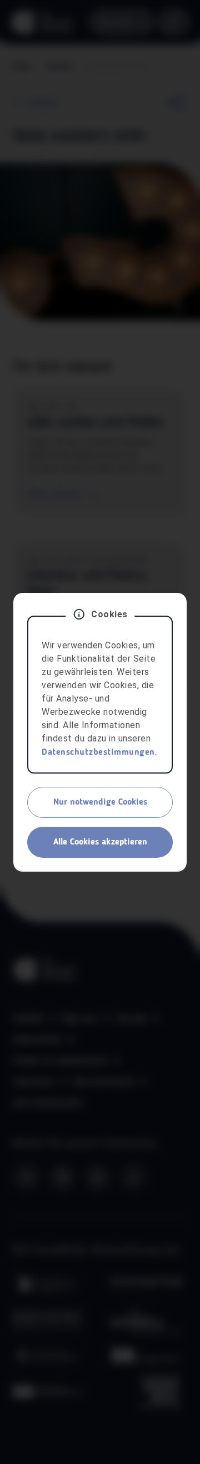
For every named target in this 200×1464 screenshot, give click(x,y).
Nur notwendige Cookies (100, 802)
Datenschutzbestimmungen (98, 752)
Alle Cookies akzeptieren (100, 842)
